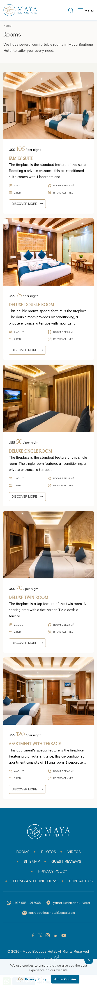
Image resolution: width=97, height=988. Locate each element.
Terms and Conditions (35, 881)
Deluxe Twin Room (28, 597)
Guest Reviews (66, 861)
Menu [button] (89, 10)
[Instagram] (48, 935)
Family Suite (21, 158)
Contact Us (81, 881)
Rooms (23, 851)
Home (7, 25)
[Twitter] (40, 935)
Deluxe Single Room (30, 451)
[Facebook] (33, 935)
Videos (74, 851)
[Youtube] (63, 935)
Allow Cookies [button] (65, 979)
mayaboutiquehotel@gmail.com (51, 913)
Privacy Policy (52, 871)
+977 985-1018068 (27, 903)
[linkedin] (55, 935)
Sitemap (32, 861)
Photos (48, 851)
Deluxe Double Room (31, 304)
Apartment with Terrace (35, 743)
